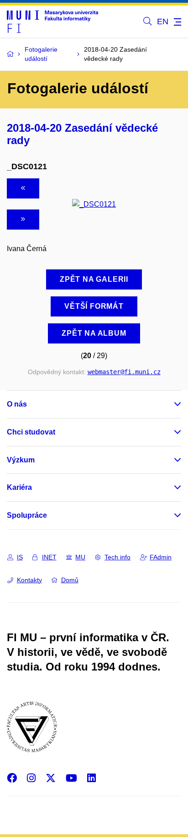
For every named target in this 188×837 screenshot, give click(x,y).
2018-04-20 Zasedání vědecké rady (82, 134)
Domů (69, 580)
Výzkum (21, 460)
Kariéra (19, 487)
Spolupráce (27, 515)
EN (162, 21)
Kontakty (29, 580)
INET (49, 557)
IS (20, 557)
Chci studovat (31, 432)
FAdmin (161, 557)
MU (80, 557)
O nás (17, 404)
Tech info (117, 557)
